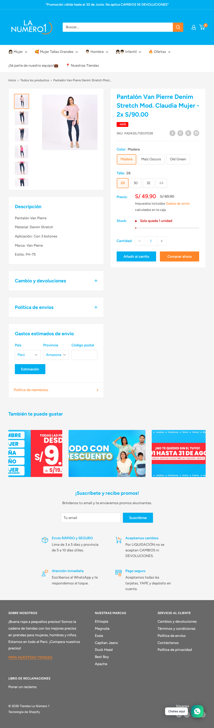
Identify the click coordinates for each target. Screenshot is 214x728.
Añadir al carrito (136, 256)
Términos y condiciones (176, 628)
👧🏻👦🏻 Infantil (126, 52)
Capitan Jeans (106, 643)
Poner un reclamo (22, 687)
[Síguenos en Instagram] (187, 714)
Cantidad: (124, 241)
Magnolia (102, 628)
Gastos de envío (178, 203)
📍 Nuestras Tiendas (82, 65)
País (18, 345)
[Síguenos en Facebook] (179, 714)
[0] (202, 27)
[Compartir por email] (196, 133)
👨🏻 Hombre (94, 52)
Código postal (82, 345)
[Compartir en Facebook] (172, 133)
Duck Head (104, 650)
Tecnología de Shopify (24, 712)
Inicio (12, 80)
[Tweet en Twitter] (188, 133)
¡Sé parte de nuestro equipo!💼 (33, 65)
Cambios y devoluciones (177, 621)
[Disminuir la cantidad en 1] (139, 241)
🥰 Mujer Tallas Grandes (54, 52)
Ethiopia (101, 621)
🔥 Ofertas (157, 52)
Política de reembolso (31, 390)
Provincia (50, 345)
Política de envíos (172, 636)
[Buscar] (178, 27)
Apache (101, 664)
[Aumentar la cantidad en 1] (161, 241)
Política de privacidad (175, 650)
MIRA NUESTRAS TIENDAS (30, 657)
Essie (99, 636)
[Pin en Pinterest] (180, 133)
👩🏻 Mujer (15, 52)
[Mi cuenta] (194, 27)
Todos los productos (34, 80)
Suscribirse (138, 518)
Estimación (30, 369)
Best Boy (102, 657)
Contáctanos (168, 643)
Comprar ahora (179, 256)
